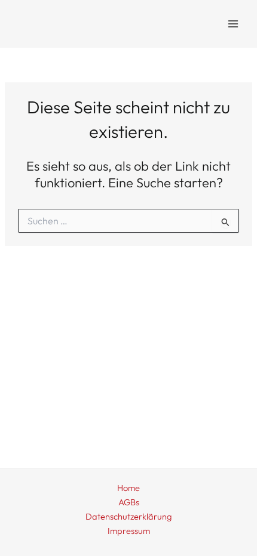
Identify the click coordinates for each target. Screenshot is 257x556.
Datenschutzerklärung (128, 516)
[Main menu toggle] (233, 24)
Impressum (129, 530)
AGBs (128, 502)
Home (128, 487)
